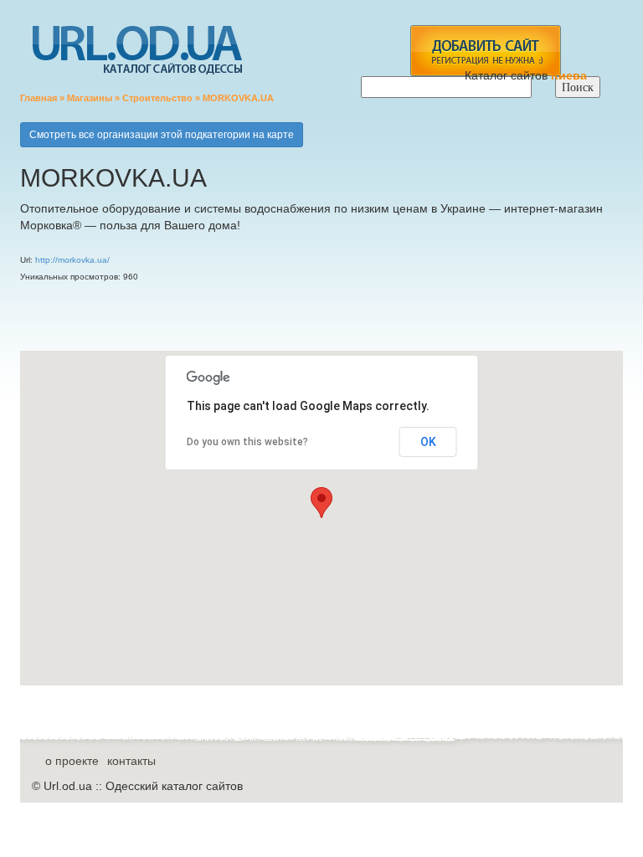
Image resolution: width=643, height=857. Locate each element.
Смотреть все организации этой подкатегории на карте (161, 135)
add (485, 50)
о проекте (72, 760)
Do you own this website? (247, 442)
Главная (38, 98)
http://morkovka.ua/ (72, 259)
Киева (570, 75)
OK (428, 442)
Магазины (89, 98)
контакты (131, 760)
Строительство (157, 98)
